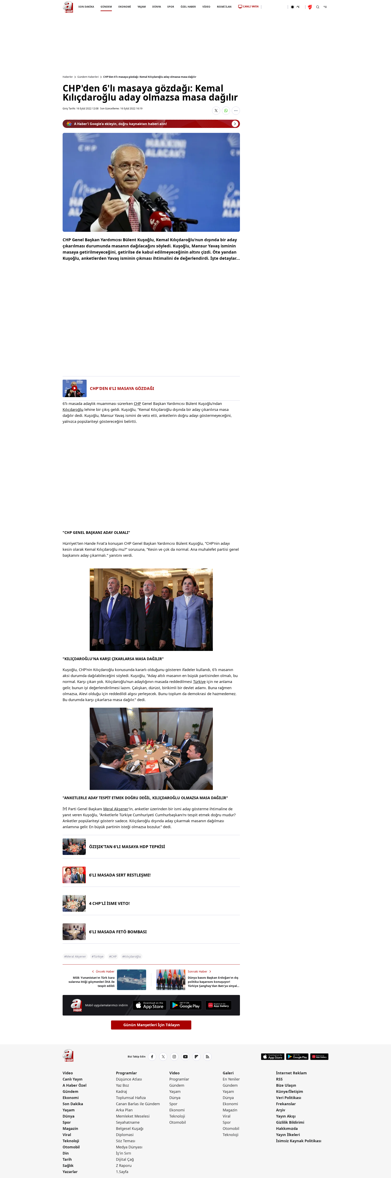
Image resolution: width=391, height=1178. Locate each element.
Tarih (67, 1159)
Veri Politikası (288, 1097)
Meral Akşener (115, 808)
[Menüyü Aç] (325, 7)
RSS (279, 1079)
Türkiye (199, 681)
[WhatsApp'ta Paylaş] (226, 111)
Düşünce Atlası (129, 1079)
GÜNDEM (106, 6)
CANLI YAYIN (251, 6)
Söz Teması (125, 1140)
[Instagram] (174, 1057)
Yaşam (69, 1109)
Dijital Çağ (125, 1159)
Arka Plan (124, 1109)
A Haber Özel (74, 1085)
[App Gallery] (218, 1005)
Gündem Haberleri (88, 77)
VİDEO (206, 6)
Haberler (68, 77)
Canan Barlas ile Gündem (138, 1103)
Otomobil (71, 1146)
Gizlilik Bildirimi (290, 1122)
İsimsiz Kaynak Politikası (298, 1140)
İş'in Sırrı (123, 1153)
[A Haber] (68, 7)
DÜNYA (156, 6)
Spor (67, 1122)
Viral (67, 1134)
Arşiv (280, 1109)
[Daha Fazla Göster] (236, 111)
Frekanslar (286, 1103)
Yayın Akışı (286, 1116)
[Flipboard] (196, 1057)
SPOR (170, 6)
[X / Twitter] (163, 1057)
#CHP (113, 956)
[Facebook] (152, 1057)
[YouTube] (185, 1057)
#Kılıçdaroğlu (131, 956)
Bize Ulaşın (286, 1085)
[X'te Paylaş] (216, 111)
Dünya (69, 1116)
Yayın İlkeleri (288, 1134)
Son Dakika (73, 1103)
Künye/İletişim (289, 1091)
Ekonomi (71, 1097)
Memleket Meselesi (133, 1116)
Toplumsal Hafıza (131, 1097)
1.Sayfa (122, 1171)
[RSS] (207, 1057)
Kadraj (121, 1091)
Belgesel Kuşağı (129, 1128)
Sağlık (68, 1165)
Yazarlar (70, 1171)
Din (66, 1153)
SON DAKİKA (86, 6)
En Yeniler (231, 1079)
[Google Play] (186, 1005)
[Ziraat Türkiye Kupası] (310, 7)
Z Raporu (124, 1165)
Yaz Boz (122, 1085)
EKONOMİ (124, 6)
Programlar (126, 1072)
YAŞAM (141, 6)
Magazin (70, 1128)
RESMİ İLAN (224, 6)
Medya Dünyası (129, 1146)
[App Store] (149, 1005)
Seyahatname (128, 1122)
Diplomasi (125, 1134)
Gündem (70, 1091)
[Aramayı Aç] (317, 7)
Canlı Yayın (73, 1079)
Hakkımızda (287, 1128)
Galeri (228, 1072)
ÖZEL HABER (188, 6)
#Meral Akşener (75, 956)
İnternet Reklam (291, 1072)
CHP (137, 403)
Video (68, 1072)
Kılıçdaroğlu (73, 409)
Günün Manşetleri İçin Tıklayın (151, 1024)
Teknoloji (71, 1140)
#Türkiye (97, 956)
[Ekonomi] (274, 7)
